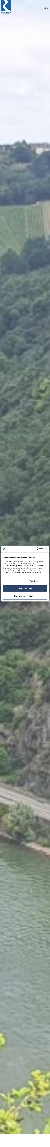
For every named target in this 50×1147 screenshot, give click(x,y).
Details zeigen (36, 581)
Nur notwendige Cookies (25, 596)
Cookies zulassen (25, 588)
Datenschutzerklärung (31, 572)
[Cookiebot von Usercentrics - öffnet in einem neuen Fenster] (36, 549)
